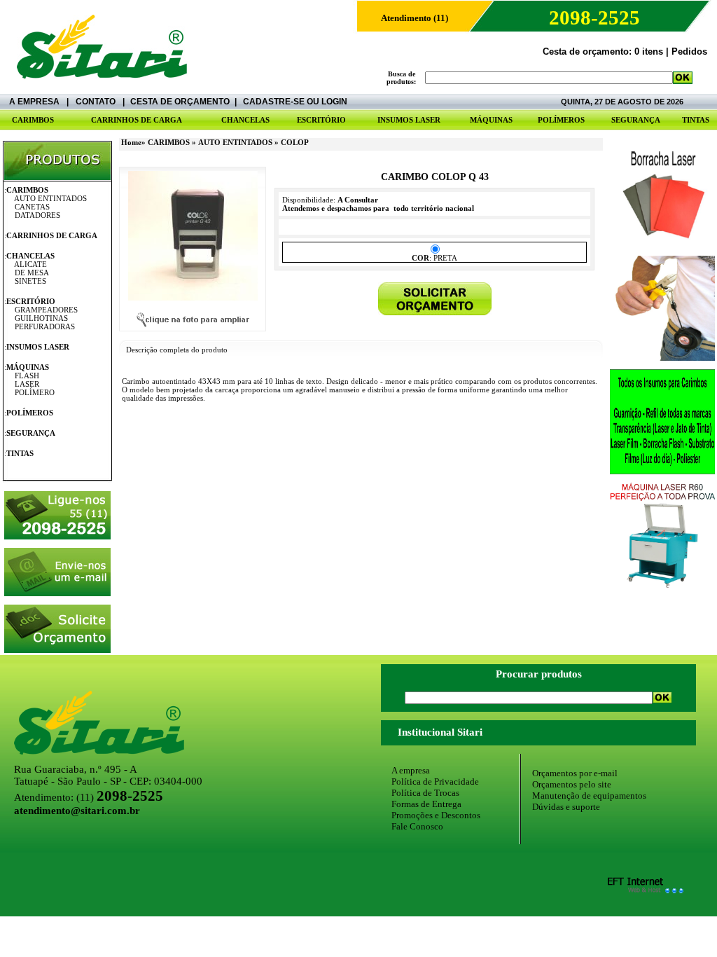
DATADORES (37, 215)
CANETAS (32, 206)
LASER (27, 384)
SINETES (30, 281)
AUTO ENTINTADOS (50, 198)
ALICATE (30, 264)
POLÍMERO (35, 392)
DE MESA (32, 272)
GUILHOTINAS (41, 318)
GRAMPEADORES (46, 309)
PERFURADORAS (45, 326)
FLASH (27, 375)
